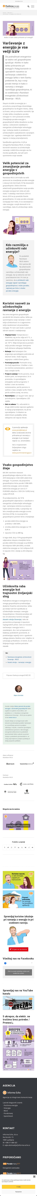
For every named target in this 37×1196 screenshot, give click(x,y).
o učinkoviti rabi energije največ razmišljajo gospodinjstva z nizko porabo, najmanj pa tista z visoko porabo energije (17, 285)
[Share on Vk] (25, 847)
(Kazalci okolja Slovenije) (12, 619)
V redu (18, 1187)
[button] (34, 1176)
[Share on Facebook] (4, 847)
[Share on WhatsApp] (11, 847)
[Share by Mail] (32, 847)
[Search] (27, 6)
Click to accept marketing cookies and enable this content (18, 972)
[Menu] (31, 6)
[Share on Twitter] (8, 847)
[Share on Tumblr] (22, 847)
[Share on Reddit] (29, 847)
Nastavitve (18, 1191)
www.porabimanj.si (19, 430)
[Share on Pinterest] (15, 847)
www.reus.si (12, 717)
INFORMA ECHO (19, 1)
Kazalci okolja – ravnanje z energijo (19, 662)
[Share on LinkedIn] (18, 847)
